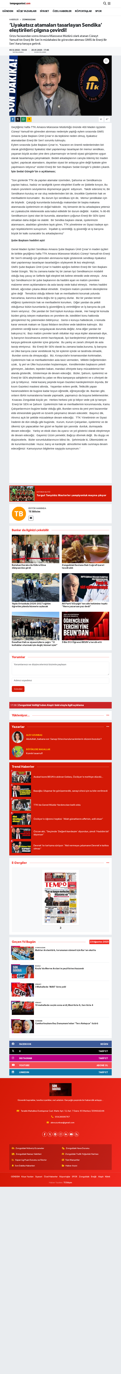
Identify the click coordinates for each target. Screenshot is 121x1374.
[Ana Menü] (109, 4)
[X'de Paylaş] (17, 119)
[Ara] (104, 4)
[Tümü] (107, 715)
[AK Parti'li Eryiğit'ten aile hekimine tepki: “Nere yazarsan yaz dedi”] (85, 587)
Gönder (18, 689)
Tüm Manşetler (72, 1160)
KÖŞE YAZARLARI (26, 11)
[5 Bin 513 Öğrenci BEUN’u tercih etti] (85, 626)
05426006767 (62, 1117)
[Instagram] (60, 1134)
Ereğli (93, 1177)
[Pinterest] (55, 1134)
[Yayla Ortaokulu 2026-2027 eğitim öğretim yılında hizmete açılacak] (35, 587)
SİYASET (44, 11)
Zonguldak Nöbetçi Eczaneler (29, 1148)
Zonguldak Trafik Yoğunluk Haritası (81, 1154)
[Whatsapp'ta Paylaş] (23, 119)
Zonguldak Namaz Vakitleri (28, 1154)
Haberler (14, 20)
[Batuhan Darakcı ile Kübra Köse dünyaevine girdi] (35, 549)
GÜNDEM (7, 11)
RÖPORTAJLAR (83, 11)
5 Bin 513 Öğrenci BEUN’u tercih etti (82, 642)
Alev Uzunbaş (34, 735)
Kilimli (107, 1177)
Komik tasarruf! (34, 753)
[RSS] (76, 1134)
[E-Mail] (30, 518)
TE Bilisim (34, 511)
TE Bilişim (67, 1182)
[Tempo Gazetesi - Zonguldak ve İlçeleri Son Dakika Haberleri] (20, 4)
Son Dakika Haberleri (25, 1166)
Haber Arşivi (71, 1166)
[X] (50, 1134)
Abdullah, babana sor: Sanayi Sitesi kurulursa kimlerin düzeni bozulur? (64, 739)
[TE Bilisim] (19, 513)
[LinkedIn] (65, 1134)
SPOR (98, 11)
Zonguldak (29, 20)
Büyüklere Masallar (38, 749)
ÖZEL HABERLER (62, 11)
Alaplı (100, 1177)
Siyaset (38, 1177)
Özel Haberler (51, 1177)
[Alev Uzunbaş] (18, 737)
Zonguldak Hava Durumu (77, 1148)
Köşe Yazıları (27, 1177)
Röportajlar (64, 1177)
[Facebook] (44, 1134)
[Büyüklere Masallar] (18, 751)
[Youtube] (71, 1134)
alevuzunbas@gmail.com (62, 1122)
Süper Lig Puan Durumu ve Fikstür (31, 1160)
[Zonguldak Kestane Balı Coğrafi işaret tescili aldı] (85, 549)
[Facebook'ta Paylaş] (12, 119)
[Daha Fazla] (29, 119)
